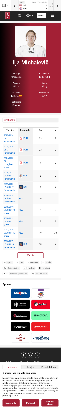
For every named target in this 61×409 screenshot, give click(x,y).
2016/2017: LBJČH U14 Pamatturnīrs (9, 244)
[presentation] (14, 5)
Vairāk (30, 255)
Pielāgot (30, 403)
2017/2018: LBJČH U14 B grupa (9, 233)
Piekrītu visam (50, 402)
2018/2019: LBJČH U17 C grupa (9, 210)
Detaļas (30, 367)
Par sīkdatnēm (48, 367)
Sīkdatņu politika (46, 362)
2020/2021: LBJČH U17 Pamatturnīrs (9, 176)
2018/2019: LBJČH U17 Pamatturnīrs (9, 198)
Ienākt (41, 15)
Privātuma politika (15, 362)
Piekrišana (12, 367)
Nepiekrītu (10, 403)
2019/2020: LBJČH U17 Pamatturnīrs (9, 187)
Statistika (9, 120)
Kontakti (31, 362)
